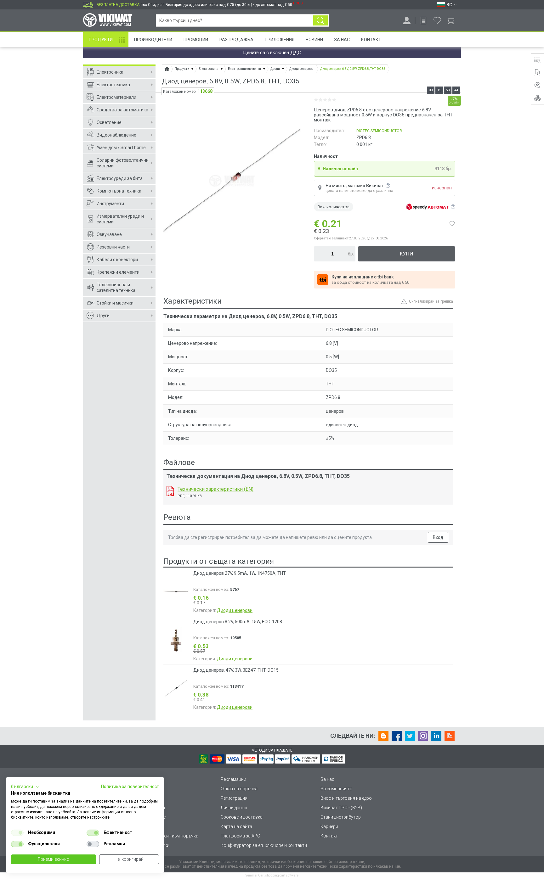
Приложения (279, 39)
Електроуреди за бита (120, 178)
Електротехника (113, 84)
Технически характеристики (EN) (215, 489)
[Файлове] (537, 72)
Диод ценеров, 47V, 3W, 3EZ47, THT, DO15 (236, 670)
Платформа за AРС (240, 835)
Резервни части (113, 246)
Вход (438, 537)
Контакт (371, 39)
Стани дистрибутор (340, 817)
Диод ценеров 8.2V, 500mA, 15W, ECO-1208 (237, 621)
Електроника (110, 72)
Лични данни (234, 807)
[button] (25, 787)
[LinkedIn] (436, 736)
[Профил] (407, 20)
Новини (314, 39)
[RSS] (450, 736)
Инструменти (110, 203)
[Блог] (383, 736)
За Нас (342, 39)
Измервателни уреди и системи (120, 219)
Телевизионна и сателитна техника (116, 287)
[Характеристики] (537, 60)
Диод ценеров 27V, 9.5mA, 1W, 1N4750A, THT (239, 573)
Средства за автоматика (122, 109)
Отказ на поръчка (239, 788)
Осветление (109, 122)
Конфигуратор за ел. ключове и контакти (264, 845)
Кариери (329, 826)
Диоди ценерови (234, 610)
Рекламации (233, 779)
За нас (327, 779)
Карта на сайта (236, 826)
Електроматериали (116, 97)
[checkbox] (17, 833)
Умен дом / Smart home (121, 147)
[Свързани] (537, 98)
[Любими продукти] (437, 20)
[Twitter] (410, 736)
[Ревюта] (537, 85)
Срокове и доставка (242, 817)
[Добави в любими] (452, 224)
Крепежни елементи (118, 272)
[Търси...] (320, 20)
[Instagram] (423, 736)
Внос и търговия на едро (346, 798)
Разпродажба (236, 39)
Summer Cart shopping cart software (272, 875)
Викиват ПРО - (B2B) (341, 807)
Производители (153, 39)
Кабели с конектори (117, 259)
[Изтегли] (170, 491)
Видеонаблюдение (116, 134)
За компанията (336, 788)
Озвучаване (109, 234)
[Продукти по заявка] (423, 20)
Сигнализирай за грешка (431, 301)
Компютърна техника (119, 190)
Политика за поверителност (130, 786)
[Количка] (453, 20)
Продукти (101, 39)
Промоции (196, 39)
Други (103, 315)
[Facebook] (397, 736)
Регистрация (234, 798)
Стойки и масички (115, 302)
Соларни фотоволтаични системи (123, 163)
